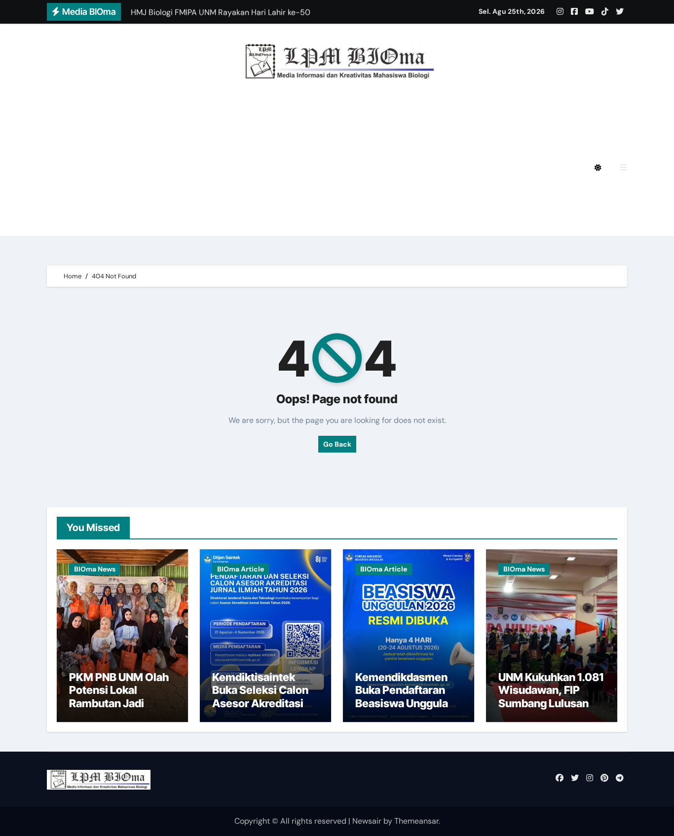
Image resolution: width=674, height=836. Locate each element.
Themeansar (416, 821)
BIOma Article (240, 569)
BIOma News (94, 569)
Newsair (366, 821)
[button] (623, 167)
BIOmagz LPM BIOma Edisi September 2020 (168, 222)
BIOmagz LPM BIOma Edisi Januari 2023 (436, 195)
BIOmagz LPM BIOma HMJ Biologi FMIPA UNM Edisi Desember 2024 (287, 113)
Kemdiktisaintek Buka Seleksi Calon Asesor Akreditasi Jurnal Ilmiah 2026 (260, 696)
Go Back (337, 444)
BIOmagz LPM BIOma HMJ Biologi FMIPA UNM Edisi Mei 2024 (200, 167)
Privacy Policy (109, 113)
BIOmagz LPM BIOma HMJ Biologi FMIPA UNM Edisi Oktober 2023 (210, 195)
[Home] (60, 167)
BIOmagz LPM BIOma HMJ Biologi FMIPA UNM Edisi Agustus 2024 (210, 140)
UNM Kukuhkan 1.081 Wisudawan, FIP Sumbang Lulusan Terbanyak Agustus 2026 (550, 703)
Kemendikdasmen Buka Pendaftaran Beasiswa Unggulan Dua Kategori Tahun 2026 (404, 703)
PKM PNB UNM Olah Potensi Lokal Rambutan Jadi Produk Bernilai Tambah (119, 703)
